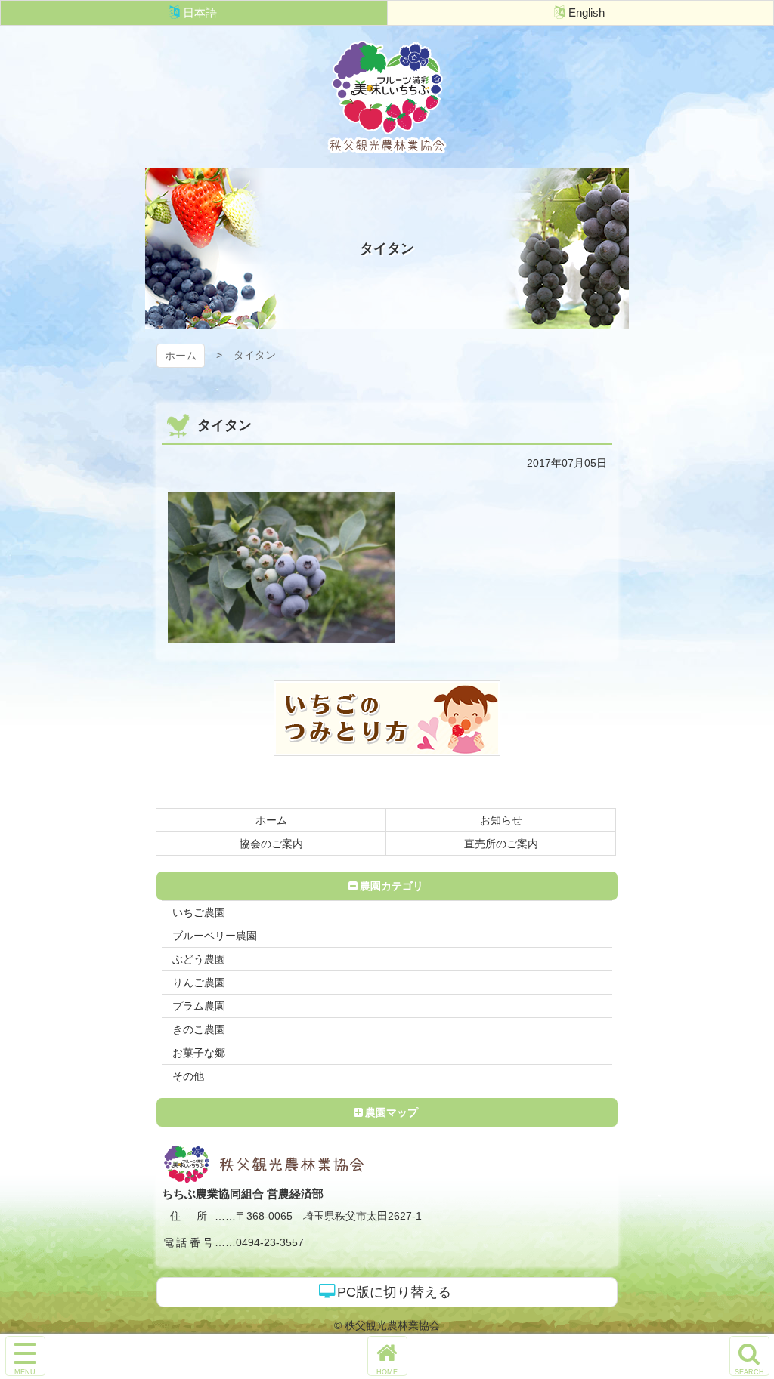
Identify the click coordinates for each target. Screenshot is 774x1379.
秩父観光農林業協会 (387, 97)
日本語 (200, 12)
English (586, 12)
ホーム (181, 356)
